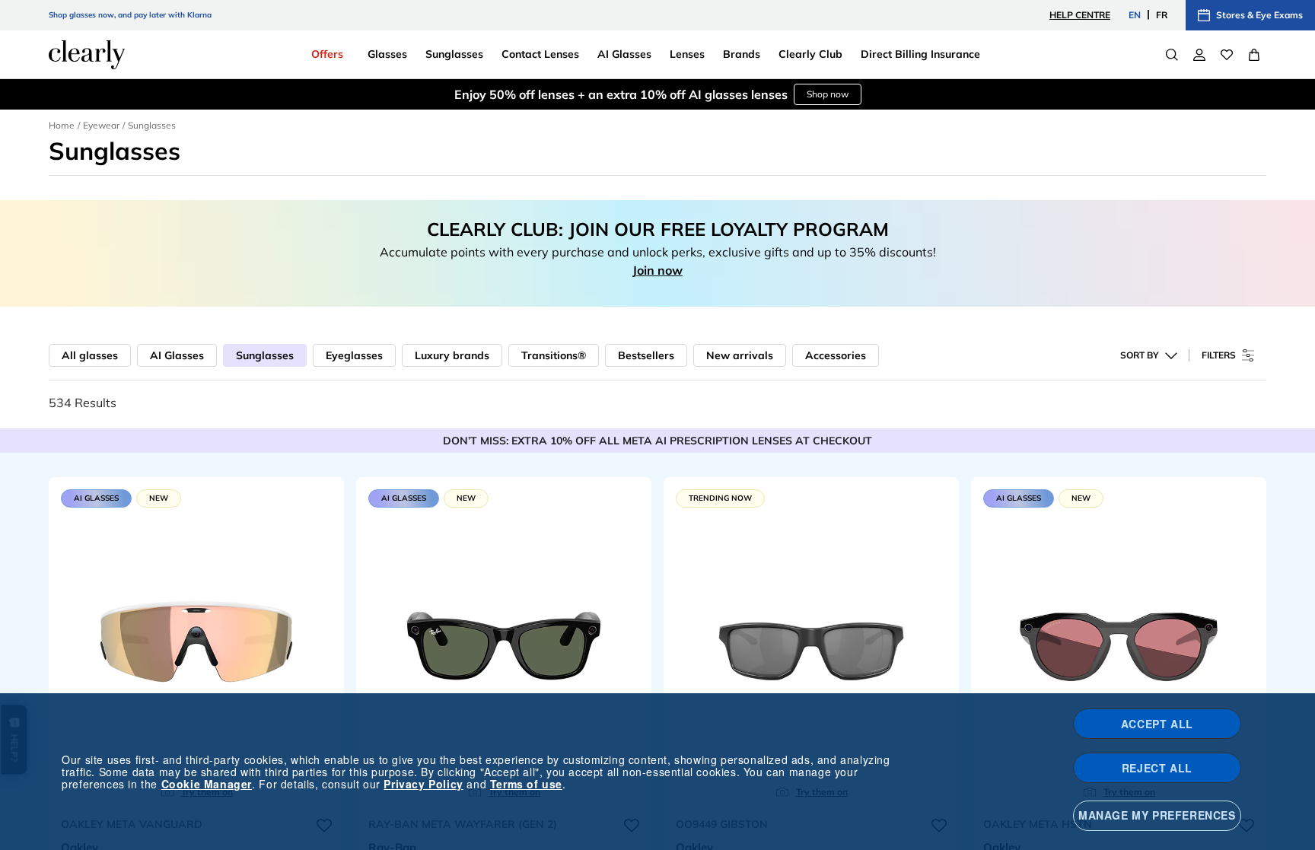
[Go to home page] (87, 54)
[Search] (1172, 55)
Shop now (828, 94)
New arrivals (739, 355)
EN (1135, 15)
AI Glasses (177, 355)
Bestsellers (646, 355)
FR (1161, 15)
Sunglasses (265, 355)
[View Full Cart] (1254, 55)
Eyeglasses (354, 355)
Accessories (835, 355)
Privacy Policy (423, 783)
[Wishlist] (1227, 55)
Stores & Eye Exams (1259, 15)
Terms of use (526, 783)
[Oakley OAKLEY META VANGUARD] (196, 643)
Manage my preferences (1157, 815)
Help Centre (1079, 15)
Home (62, 125)
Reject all (1157, 767)
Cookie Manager (206, 783)
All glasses (90, 355)
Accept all (1157, 723)
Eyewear (101, 125)
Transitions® (553, 355)
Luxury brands (452, 355)
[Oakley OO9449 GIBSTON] (811, 643)
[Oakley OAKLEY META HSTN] (1118, 643)
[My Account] (1199, 55)
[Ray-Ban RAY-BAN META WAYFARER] (503, 643)
